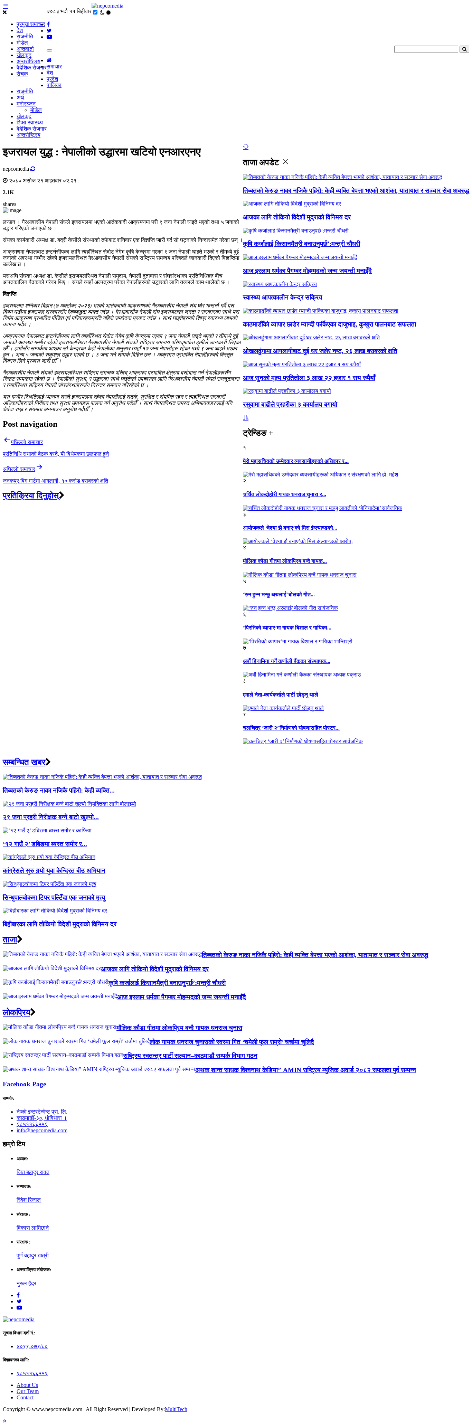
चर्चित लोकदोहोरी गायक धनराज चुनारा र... (284, 494)
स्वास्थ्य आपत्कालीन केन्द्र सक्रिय (282, 297)
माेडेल (22, 43)
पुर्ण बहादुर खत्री (33, 1255)
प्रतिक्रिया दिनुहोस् (31, 495)
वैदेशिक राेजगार (32, 67)
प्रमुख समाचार (31, 24)
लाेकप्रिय (16, 1012)
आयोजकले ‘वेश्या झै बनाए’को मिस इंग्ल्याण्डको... (290, 528)
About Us (27, 1385)
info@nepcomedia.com (42, 1130)
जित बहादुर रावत (33, 1172)
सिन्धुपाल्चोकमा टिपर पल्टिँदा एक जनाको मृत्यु (54, 897)
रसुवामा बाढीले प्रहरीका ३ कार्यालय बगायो (290, 404)
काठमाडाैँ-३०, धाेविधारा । (42, 1118)
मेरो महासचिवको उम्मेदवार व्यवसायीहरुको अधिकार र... (296, 461)
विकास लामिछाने (33, 1228)
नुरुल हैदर (26, 1283)
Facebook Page (24, 1084)
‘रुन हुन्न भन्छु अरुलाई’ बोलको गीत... (279, 594)
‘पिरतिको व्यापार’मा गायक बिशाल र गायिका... (287, 628)
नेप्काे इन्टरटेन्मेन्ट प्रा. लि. (42, 1112)
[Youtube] (19, 1308)
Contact (25, 1397)
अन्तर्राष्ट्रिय (28, 61)
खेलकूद (24, 55)
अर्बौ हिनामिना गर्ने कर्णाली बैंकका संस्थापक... (286, 661)
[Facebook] (18, 1295)
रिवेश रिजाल (29, 1200)
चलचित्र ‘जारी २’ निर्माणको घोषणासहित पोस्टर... (291, 728)
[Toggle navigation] (49, 50)
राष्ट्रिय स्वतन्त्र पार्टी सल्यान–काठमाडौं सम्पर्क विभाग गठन (190, 1055)
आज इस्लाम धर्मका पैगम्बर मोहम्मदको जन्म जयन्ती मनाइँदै (307, 270)
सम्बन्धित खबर (24, 762)
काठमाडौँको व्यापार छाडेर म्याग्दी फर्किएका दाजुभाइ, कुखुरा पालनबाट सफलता (329, 324)
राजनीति (25, 36)
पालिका (54, 85)
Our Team (28, 1391)
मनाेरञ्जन (26, 104)
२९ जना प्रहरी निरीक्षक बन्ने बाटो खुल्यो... (51, 817)
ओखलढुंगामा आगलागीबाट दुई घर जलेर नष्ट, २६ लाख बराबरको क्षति (320, 351)
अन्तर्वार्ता (25, 49)
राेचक (22, 74)
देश (20, 30)
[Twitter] (19, 1301)
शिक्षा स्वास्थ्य (30, 122)
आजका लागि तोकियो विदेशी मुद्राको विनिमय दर (297, 217)
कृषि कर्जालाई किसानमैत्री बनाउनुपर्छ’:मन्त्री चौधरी (301, 243)
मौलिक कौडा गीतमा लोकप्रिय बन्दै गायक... (285, 561)
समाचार (54, 66)
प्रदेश (52, 79)
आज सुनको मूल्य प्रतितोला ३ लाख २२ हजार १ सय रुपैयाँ (309, 377)
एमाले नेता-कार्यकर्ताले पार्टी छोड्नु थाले (280, 695)
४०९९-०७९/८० (32, 1346)
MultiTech (176, 1409)
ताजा (10, 939)
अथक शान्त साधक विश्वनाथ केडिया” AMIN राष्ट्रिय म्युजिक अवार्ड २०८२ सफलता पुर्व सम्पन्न (305, 1070)
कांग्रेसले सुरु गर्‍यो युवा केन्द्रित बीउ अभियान (54, 870)
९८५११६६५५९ (32, 1124)
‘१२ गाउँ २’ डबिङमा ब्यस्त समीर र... (45, 844)
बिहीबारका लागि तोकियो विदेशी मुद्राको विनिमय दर (59, 924)
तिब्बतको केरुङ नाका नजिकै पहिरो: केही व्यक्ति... (59, 790)
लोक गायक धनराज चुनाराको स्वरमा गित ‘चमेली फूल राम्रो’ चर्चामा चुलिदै (232, 1042)
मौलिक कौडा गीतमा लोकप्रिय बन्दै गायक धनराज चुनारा (179, 1027)
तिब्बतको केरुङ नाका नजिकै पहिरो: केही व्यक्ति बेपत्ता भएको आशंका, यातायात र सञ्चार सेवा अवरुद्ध (356, 190)
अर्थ (20, 98)
